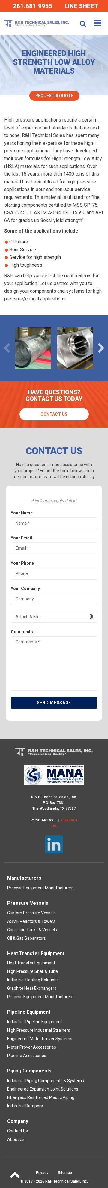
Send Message (54, 702)
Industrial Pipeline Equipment (34, 1021)
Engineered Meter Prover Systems (39, 1038)
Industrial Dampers (25, 1106)
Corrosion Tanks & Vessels (32, 929)
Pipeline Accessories (26, 1055)
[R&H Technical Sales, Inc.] (36, 23)
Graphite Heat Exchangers (31, 988)
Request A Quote (54, 95)
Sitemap (65, 1173)
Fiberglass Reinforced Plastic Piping (40, 1097)
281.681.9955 (32, 6)
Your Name (22, 512)
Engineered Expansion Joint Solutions (42, 1089)
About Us (16, 1139)
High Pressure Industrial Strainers (38, 1030)
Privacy (42, 1173)
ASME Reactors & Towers (31, 921)
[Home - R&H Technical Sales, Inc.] (54, 752)
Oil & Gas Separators (26, 938)
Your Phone (22, 563)
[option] (33, 348)
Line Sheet (81, 6)
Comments (22, 631)
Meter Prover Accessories (31, 1047)
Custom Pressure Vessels (31, 912)
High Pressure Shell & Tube (32, 971)
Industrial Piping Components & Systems (45, 1080)
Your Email (21, 537)
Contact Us (54, 414)
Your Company (25, 588)
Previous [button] (6, 348)
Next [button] (101, 348)
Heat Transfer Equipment (31, 963)
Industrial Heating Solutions (33, 979)
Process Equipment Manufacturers (40, 887)
